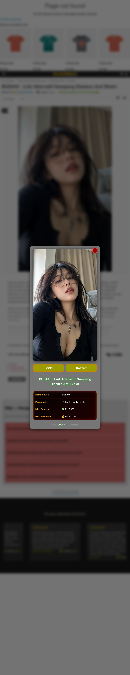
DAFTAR (81, 368)
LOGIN (49, 368)
